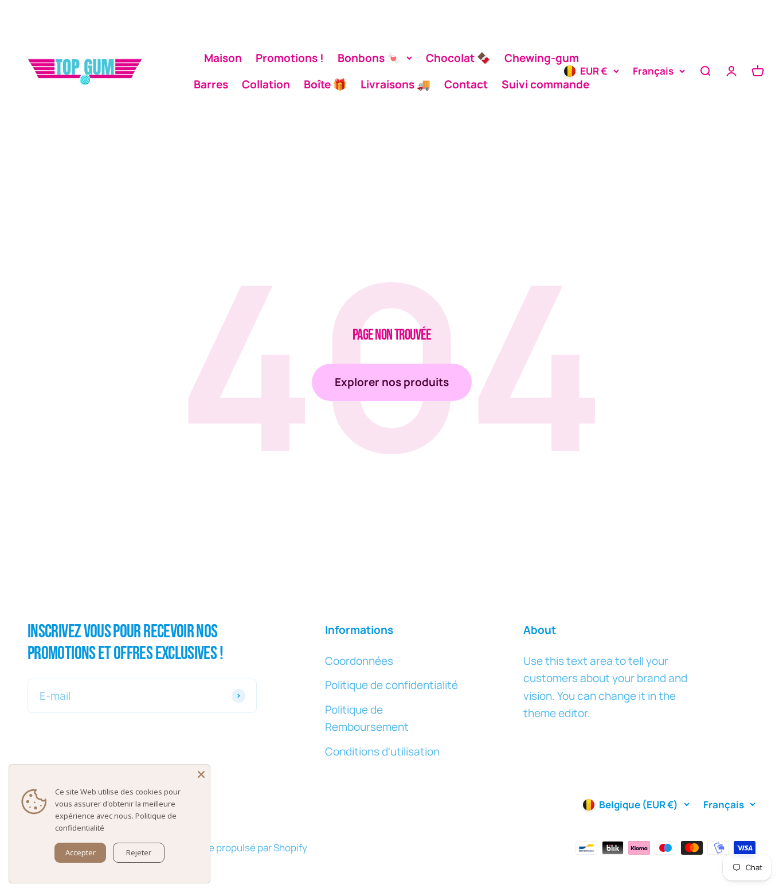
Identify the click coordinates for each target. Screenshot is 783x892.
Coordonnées (359, 660)
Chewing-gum (541, 57)
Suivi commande (545, 84)
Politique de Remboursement (367, 718)
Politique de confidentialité (391, 684)
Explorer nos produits (392, 382)
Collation (266, 84)
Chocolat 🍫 (458, 57)
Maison (223, 57)
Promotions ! (290, 57)
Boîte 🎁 (325, 84)
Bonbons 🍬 (369, 57)
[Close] (201, 773)
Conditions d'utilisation (382, 751)
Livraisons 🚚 (395, 84)
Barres (211, 84)
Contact (466, 84)
